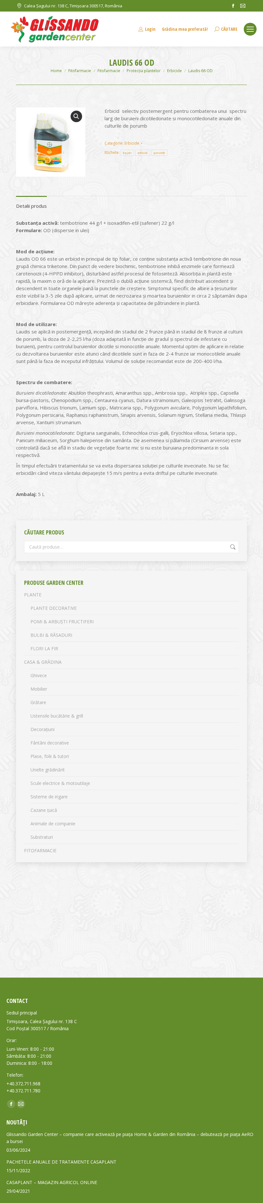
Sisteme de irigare (49, 797)
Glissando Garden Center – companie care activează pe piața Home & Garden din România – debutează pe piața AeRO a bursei (129, 1137)
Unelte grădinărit (47, 770)
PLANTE (32, 595)
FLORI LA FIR (44, 648)
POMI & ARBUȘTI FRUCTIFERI (62, 621)
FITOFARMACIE (40, 850)
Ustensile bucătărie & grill (56, 716)
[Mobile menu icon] (250, 29)
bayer (127, 153)
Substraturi (41, 837)
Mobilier (38, 689)
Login (150, 29)
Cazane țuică (43, 810)
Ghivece (38, 675)
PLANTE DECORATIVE (53, 608)
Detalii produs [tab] (31, 206)
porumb (159, 153)
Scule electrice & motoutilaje (60, 783)
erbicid (143, 153)
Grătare (38, 702)
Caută (232, 547)
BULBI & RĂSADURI (51, 635)
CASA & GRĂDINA (43, 662)
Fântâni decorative (49, 743)
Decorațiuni (42, 729)
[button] (76, 116)
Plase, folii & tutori (49, 756)
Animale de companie (52, 823)
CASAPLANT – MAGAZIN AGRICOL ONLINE (51, 1182)
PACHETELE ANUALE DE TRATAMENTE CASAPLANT (61, 1162)
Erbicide (131, 143)
